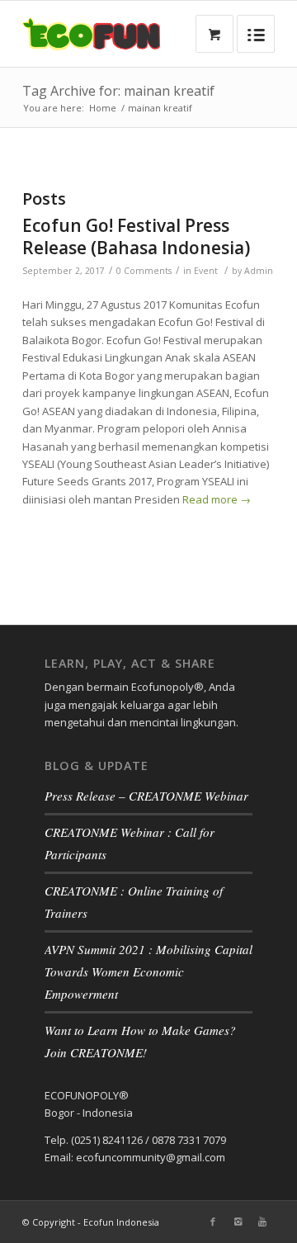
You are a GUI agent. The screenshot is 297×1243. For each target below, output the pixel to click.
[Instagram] (237, 1221)
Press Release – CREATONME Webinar (146, 795)
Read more (216, 499)
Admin (258, 270)
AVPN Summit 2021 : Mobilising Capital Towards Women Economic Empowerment (148, 971)
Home (102, 108)
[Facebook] (212, 1221)
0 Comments (144, 270)
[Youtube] (262, 1221)
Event (206, 270)
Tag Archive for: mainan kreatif (118, 91)
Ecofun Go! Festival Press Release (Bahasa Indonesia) (136, 236)
